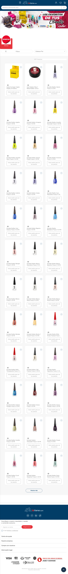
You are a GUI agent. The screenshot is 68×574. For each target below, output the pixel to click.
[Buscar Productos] (64, 7)
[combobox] (34, 7)
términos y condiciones (12, 530)
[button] (8, 85)
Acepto (10, 530)
